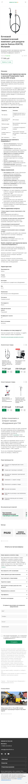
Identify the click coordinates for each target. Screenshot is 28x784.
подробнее (16, 435)
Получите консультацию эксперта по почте (12, 337)
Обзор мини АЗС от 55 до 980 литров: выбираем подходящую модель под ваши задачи (13, 709)
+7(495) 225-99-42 (6, 746)
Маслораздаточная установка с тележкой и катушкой (20, 362)
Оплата (3, 567)
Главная (3, 681)
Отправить (14, 642)
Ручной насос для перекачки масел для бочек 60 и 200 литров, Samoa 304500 (20, 400)
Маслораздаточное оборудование (16, 681)
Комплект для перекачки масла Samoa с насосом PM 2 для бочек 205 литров (7, 363)
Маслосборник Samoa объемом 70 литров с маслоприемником (7, 399)
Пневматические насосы (7, 682)
